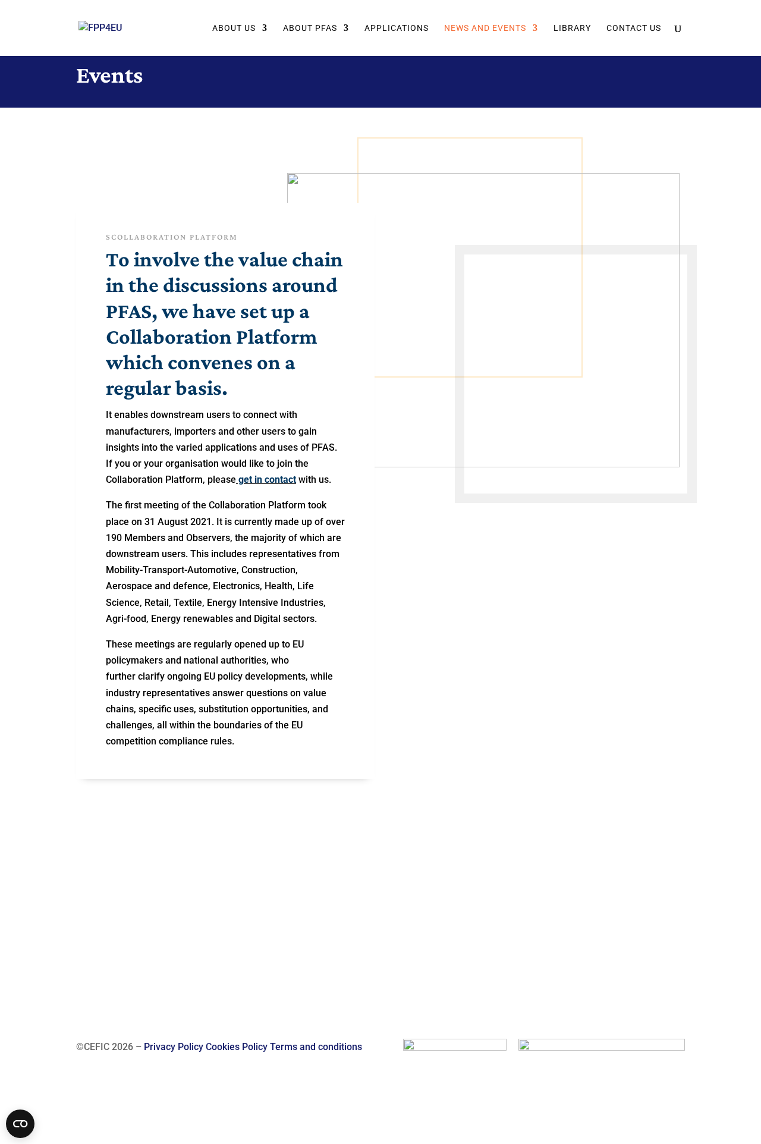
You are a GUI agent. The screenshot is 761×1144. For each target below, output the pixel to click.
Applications (396, 28)
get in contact (266, 479)
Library (572, 28)
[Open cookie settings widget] (20, 1124)
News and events (485, 28)
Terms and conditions (316, 1046)
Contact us (633, 28)
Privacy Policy (173, 1046)
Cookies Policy (237, 1046)
